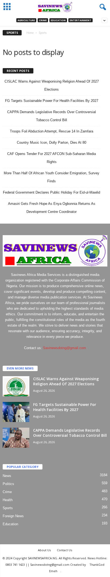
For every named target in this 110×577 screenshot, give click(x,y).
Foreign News (13, 516)
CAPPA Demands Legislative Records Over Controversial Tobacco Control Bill (70, 433)
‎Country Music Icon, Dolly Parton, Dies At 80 (51, 142)
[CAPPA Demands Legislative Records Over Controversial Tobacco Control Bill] (16, 438)
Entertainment (80, 20)
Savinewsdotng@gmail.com (64, 348)
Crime (43, 20)
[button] (102, 7)
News (7, 476)
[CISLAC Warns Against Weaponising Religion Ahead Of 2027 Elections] (16, 386)
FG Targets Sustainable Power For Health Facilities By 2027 (51, 101)
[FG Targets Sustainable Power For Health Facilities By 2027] (16, 412)
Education (58, 20)
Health (8, 500)
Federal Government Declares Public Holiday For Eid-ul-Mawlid (51, 192)
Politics (8, 484)
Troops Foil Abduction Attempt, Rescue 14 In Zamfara (51, 131)
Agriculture (26, 20)
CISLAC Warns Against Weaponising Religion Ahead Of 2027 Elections (66, 381)
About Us (44, 550)
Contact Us (64, 550)
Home (30, 33)
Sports (8, 508)
